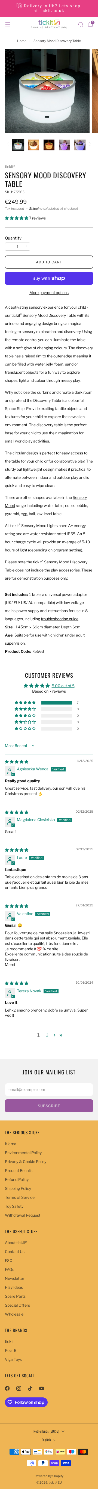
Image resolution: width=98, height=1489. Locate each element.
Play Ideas (14, 1287)
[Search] (80, 24)
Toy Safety (14, 1206)
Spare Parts (15, 1296)
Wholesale (14, 1314)
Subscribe (49, 1106)
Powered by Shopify (49, 1476)
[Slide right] (89, 144)
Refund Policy (17, 1179)
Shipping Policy (18, 1188)
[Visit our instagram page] (18, 1388)
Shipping (35, 209)
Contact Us (14, 1251)
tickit (9, 1341)
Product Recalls (18, 1170)
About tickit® (16, 1242)
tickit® (10, 166)
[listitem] (49, 8)
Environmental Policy (23, 1152)
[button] (17, 218)
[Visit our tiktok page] (30, 1388)
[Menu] (7, 24)
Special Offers (17, 1305)
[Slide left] (8, 144)
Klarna (10, 1143)
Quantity (13, 238)
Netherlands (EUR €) (46, 1431)
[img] (16, 761)
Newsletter (14, 1278)
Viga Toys (13, 1359)
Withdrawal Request (22, 1215)
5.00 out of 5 (63, 685)
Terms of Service (20, 1197)
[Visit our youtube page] (41, 1388)
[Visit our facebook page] (7, 1388)
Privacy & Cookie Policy (25, 1161)
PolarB (11, 1350)
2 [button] (47, 1035)
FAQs (9, 1269)
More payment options (49, 292)
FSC (8, 1260)
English (46, 1439)
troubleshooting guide (59, 618)
